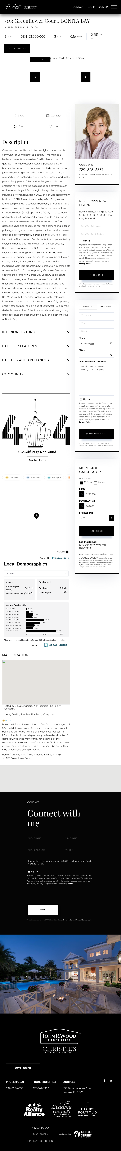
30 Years (88, 482)
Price (82, 489)
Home (5, 754)
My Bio (82, 177)
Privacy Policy (84, 264)
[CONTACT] (17, 48)
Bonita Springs (44, 754)
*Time (82, 350)
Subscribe (97, 275)
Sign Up (103, 6)
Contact (78, 6)
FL (24, 754)
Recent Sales (95, 174)
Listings (16, 754)
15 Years (101, 482)
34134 (58, 754)
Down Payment (87, 501)
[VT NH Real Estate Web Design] (82, 1134)
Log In (91, 6)
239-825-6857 (91, 170)
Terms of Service (102, 445)
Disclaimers (40, 1134)
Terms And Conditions (40, 1141)
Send (43, 909)
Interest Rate (86, 513)
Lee (31, 754)
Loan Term (85, 479)
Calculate (97, 531)
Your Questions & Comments (92, 361)
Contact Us (87, 306)
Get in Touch (23, 1068)
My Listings (83, 174)
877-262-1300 (41, 1088)
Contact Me (107, 174)
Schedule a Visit (105, 306)
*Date (82, 338)
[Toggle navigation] (114, 6)
